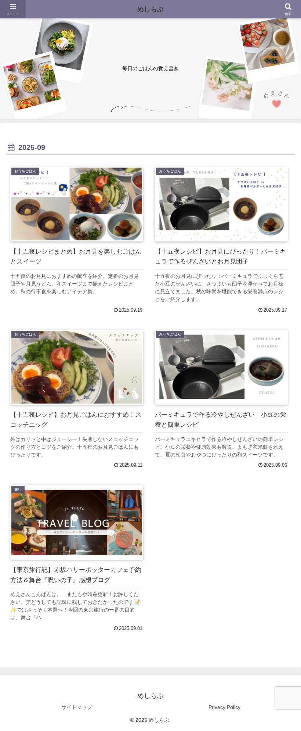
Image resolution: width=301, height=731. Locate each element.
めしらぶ (150, 9)
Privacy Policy (224, 707)
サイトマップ (76, 707)
